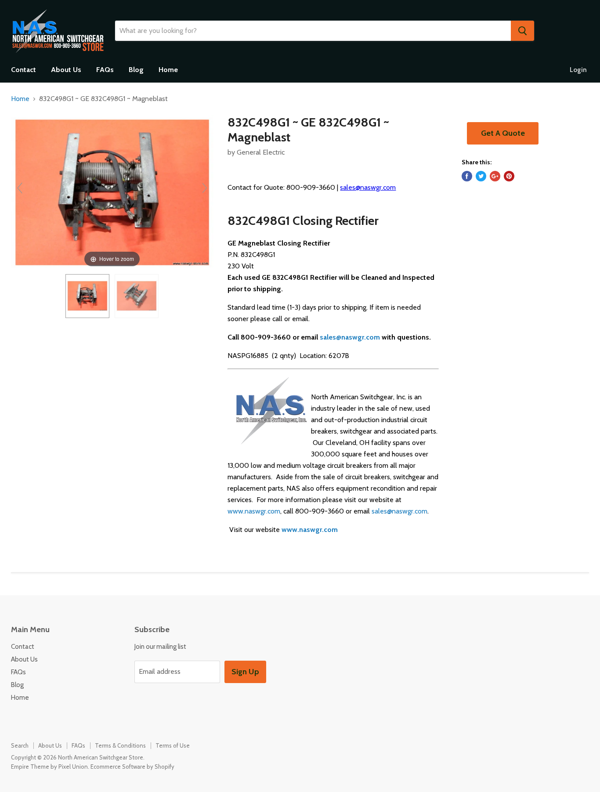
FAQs (105, 69)
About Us (66, 69)
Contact (23, 69)
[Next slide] (204, 188)
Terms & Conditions (120, 745)
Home (168, 69)
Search (20, 745)
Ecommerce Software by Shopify (132, 766)
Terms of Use (172, 745)
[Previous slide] (20, 188)
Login (578, 70)
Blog (136, 69)
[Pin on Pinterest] (509, 176)
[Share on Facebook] (467, 176)
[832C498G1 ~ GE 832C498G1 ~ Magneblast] (87, 296)
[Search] (522, 31)
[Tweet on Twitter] (481, 176)
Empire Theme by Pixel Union (49, 766)
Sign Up (245, 671)
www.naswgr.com (254, 511)
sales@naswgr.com (368, 187)
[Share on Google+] (495, 176)
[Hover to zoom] (112, 192)
